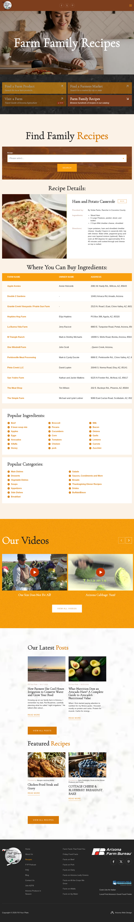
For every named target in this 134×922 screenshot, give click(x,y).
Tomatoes (57, 440)
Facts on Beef (68, 859)
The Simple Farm (15, 398)
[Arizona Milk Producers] (122, 883)
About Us (29, 854)
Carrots (96, 444)
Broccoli (56, 423)
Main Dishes (17, 471)
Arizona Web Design (123, 913)
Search (67, 168)
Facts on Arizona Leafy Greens (75, 875)
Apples (14, 431)
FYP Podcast (30, 865)
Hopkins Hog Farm (16, 317)
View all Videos (67, 609)
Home (27, 849)
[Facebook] (61, 5)
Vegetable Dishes (19, 480)
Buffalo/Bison (79, 492)
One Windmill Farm (16, 347)
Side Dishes (17, 492)
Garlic (95, 435)
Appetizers (16, 488)
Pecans (55, 427)
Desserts (15, 476)
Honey (14, 448)
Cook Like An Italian (107, 890)
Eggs (13, 435)
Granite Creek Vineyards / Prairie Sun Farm (28, 306)
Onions (96, 431)
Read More (34, 715)
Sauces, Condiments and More (87, 476)
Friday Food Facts (70, 854)
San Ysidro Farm (15, 378)
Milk (95, 423)
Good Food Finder (124, 894)
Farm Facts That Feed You (74, 849)
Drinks (75, 488)
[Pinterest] (72, 5)
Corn (54, 435)
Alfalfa (14, 444)
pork (54, 448)
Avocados (16, 440)
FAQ (27, 870)
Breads (75, 480)
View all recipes (43, 820)
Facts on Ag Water (70, 894)
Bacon (96, 427)
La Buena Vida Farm (17, 327)
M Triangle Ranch (16, 337)
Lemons (97, 440)
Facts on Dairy (69, 870)
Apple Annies (14, 286)
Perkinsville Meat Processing (21, 357)
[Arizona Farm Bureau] (112, 851)
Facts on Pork (68, 865)
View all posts (42, 731)
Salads (75, 471)
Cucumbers (57, 431)
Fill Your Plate (23, 913)
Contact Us (29, 880)
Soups (14, 484)
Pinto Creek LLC (15, 367)
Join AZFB (29, 886)
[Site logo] (12, 871)
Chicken (56, 444)
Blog (27, 875)
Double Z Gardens (16, 296)
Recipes (28, 859)
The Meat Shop (14, 388)
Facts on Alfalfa (69, 889)
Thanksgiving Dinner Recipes (87, 484)
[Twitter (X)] (67, 5)
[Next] (129, 540)
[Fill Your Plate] (7, 5)
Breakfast (16, 497)
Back (122, 201)
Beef (13, 423)
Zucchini (97, 448)
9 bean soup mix (19, 427)
